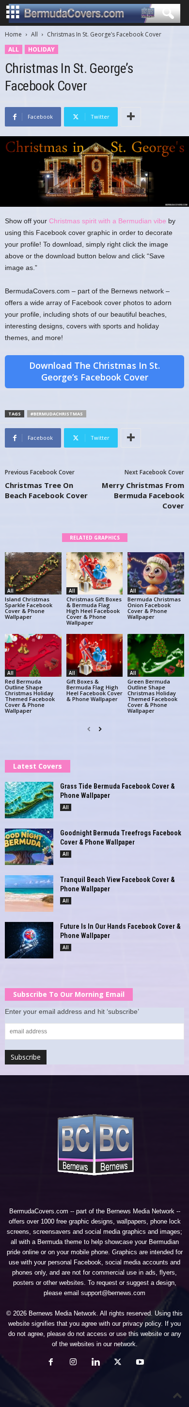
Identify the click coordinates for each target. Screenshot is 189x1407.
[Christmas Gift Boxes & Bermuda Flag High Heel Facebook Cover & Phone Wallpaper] (94, 573)
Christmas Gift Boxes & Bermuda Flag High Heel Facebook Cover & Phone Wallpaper (94, 610)
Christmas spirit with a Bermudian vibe (107, 221)
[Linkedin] (95, 1363)
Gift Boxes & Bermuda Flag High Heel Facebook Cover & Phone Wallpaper (94, 690)
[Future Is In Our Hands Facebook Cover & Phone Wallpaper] (29, 940)
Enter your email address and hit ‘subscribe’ (72, 1011)
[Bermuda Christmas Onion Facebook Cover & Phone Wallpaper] (155, 573)
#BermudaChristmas (57, 414)
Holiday (41, 49)
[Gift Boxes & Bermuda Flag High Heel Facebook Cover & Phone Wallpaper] (94, 655)
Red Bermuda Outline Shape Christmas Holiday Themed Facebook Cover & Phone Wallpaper (30, 696)
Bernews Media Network (140, 1211)
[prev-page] (89, 729)
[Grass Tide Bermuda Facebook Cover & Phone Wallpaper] (29, 800)
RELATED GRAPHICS (95, 537)
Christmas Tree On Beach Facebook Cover (46, 490)
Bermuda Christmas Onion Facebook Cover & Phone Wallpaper (154, 607)
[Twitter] (118, 1363)
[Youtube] (139, 1363)
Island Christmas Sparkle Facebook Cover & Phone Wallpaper (28, 607)
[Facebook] (51, 1363)
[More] (131, 116)
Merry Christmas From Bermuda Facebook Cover (143, 495)
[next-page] (100, 729)
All (34, 34)
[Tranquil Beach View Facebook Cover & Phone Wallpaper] (29, 893)
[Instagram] (73, 1363)
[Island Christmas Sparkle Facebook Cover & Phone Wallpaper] (33, 573)
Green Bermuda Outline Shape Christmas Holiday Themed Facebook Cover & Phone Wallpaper (152, 696)
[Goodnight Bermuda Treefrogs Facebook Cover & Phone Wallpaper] (29, 847)
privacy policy (142, 1323)
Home (13, 34)
